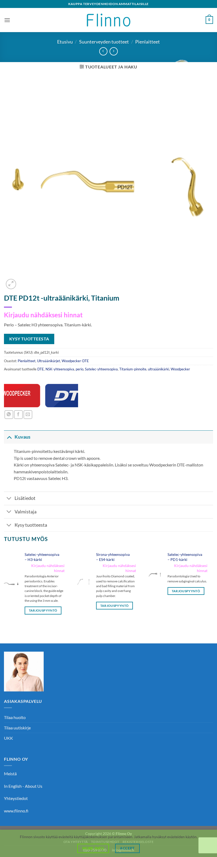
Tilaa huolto (15, 717)
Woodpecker (180, 369)
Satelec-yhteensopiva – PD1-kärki (185, 557)
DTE (40, 369)
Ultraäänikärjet (48, 361)
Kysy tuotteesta (31, 525)
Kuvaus (22, 437)
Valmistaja (26, 511)
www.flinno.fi (16, 810)
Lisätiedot (25, 498)
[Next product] (103, 51)
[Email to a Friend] (28, 414)
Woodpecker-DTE (75, 361)
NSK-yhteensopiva (60, 369)
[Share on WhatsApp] (8, 414)
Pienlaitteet (147, 42)
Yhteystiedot (16, 798)
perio (79, 369)
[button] (7, 20)
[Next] (213, 586)
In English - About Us (23, 786)
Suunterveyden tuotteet (104, 42)
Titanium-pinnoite (132, 369)
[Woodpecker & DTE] (41, 395)
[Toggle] (9, 437)
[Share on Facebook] (18, 414)
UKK (8, 738)
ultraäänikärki (158, 369)
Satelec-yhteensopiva (101, 369)
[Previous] (4, 586)
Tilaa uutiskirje (17, 727)
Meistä (10, 773)
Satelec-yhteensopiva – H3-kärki (42, 557)
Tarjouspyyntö (43, 610)
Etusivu (65, 42)
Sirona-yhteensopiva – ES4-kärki (113, 557)
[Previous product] (114, 51)
